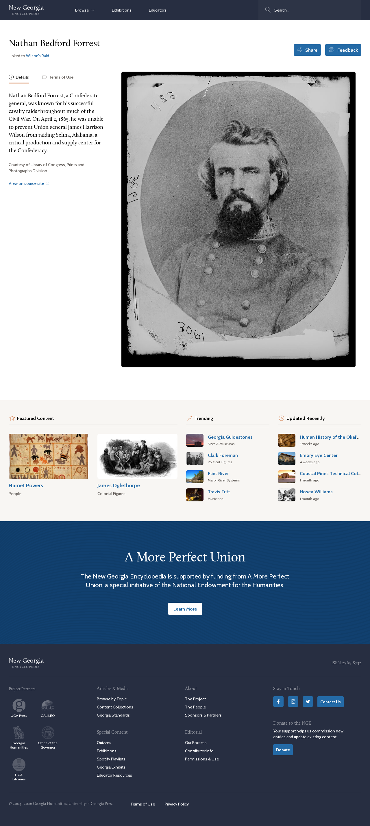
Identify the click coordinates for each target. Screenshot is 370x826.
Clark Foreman (223, 455)
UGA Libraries (18, 777)
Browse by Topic (112, 699)
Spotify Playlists (111, 759)
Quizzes (104, 742)
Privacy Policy (177, 804)
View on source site (27, 183)
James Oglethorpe (118, 485)
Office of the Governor (48, 745)
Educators (157, 10)
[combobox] (309, 10)
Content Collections (115, 707)
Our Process (196, 742)
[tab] (19, 77)
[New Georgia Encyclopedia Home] (26, 10)
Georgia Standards (113, 715)
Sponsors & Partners (203, 715)
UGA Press (19, 715)
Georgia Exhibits (111, 767)
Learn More (185, 609)
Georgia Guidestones (230, 437)
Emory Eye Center (318, 455)
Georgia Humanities (19, 745)
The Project (195, 699)
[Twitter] (308, 701)
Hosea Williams (316, 491)
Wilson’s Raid (37, 55)
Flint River (218, 473)
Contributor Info (199, 751)
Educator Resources (114, 775)
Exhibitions (122, 10)
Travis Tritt (219, 491)
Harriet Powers (26, 485)
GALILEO (48, 715)
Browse (83, 10)
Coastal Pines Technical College (333, 473)
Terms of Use (142, 804)
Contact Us (330, 701)
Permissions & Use (202, 759)
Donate (283, 749)
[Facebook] (278, 701)
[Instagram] (293, 701)
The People (195, 707)
